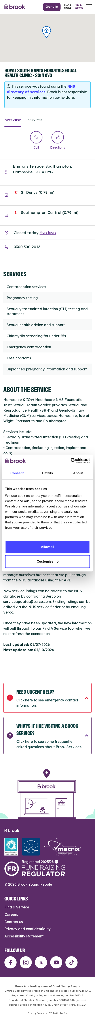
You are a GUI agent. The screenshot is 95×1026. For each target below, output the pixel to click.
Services (35, 120)
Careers (11, 914)
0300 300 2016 (27, 246)
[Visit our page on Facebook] (10, 962)
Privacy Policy (36, 1013)
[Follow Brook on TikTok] (71, 962)
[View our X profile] (41, 962)
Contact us (13, 922)
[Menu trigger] (89, 6)
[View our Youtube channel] (56, 962)
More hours (48, 232)
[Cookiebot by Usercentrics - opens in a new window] (70, 461)
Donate (52, 7)
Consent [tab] (17, 473)
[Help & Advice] (67, 7)
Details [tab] (47, 473)
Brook (14, 7)
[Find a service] (79, 7)
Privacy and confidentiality (27, 929)
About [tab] (78, 473)
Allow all (47, 547)
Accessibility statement (24, 936)
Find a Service (16, 907)
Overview (12, 120)
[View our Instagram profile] (26, 962)
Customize (45, 561)
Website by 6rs (58, 1013)
